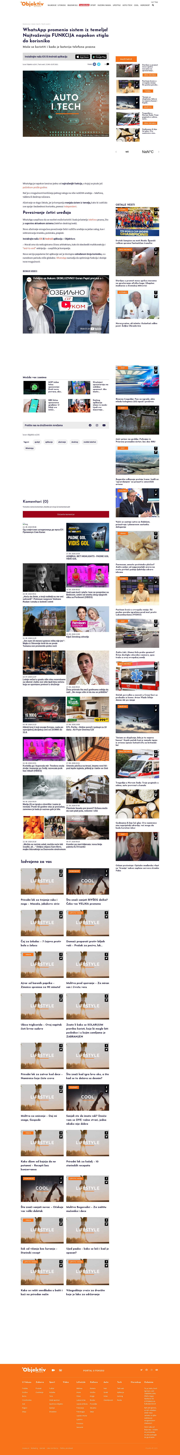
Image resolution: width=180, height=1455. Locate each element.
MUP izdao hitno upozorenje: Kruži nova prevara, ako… (55, 387)
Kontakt (42, 1448)
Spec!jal (52, 1408)
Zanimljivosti (108, 1400)
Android (49, 238)
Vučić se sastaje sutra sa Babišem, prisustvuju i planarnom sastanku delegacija (133, 524)
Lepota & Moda (81, 1404)
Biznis (24, 1396)
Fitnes (78, 1396)
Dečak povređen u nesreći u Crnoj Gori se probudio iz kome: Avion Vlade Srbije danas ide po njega (137, 697)
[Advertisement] (66, 160)
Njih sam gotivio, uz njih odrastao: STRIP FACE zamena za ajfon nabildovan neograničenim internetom (150, 1415)
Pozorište (93, 1404)
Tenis (51, 1396)
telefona (92, 219)
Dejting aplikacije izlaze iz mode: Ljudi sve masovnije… (100, 405)
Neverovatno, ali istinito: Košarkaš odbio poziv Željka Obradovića (136, 324)
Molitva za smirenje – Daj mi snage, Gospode (39, 1118)
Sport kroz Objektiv (56, 1404)
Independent (70, 206)
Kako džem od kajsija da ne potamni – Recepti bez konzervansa (38, 1165)
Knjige (92, 1396)
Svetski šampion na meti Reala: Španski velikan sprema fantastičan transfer (135, 242)
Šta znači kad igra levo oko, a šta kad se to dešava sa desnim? (87, 1076)
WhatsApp (61, 257)
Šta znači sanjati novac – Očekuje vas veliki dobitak (42, 1209)
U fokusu (62, 5)
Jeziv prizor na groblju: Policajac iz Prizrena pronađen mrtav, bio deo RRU (135, 440)
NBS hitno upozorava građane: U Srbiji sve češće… (53, 405)
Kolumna (148, 1382)
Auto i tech (127, 5)
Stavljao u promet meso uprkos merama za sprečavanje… (150, 68)
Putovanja (80, 1408)
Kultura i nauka (104, 5)
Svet (123, 368)
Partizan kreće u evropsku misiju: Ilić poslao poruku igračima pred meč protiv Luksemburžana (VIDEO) (136, 612)
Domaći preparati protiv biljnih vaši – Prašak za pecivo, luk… (85, 943)
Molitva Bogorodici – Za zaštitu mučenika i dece (86, 1209)
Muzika (92, 1400)
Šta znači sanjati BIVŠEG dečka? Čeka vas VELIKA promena (87, 902)
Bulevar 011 (73, 5)
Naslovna (26, 24)
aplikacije (49, 442)
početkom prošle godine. (35, 187)
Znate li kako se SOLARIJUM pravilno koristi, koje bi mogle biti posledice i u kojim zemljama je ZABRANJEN (87, 1031)
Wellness (79, 1388)
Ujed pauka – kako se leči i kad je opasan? (87, 1251)
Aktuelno (93, 1408)
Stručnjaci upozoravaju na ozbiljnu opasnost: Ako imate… (100, 387)
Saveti (106, 1392)
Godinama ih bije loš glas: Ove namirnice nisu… (149, 131)
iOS (40, 238)
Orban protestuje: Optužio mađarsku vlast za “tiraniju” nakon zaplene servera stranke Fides (137, 868)
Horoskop (145, 5)
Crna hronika (150, 75)
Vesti (105, 1388)
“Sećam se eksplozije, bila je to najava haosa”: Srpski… (149, 100)
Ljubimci (79, 1419)
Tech (119, 1382)
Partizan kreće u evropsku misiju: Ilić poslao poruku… (150, 83)
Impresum (25, 1448)
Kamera (93, 1388)
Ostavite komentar (66, 514)
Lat (152, 2)
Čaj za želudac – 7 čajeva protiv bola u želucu (41, 943)
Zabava (40, 1382)
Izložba (92, 1392)
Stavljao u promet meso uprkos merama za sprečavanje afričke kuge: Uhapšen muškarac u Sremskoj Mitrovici (136, 283)
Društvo (148, 107)
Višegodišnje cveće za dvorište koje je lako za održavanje (85, 1292)
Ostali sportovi (54, 1400)
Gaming (120, 1396)
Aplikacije (120, 1392)
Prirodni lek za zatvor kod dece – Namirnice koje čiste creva (42, 1076)
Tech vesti (46, 24)
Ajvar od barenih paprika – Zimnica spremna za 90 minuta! (40, 985)
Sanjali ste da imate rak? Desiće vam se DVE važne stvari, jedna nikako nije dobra (86, 1120)
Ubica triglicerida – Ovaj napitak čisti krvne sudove (41, 1027)
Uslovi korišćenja (52, 1448)
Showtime (52, 1412)
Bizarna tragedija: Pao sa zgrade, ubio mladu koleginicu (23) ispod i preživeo (135, 400)
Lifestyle (117, 5)
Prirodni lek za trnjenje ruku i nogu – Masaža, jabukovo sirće (40, 902)
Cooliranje (39, 1392)
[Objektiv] (32, 4)
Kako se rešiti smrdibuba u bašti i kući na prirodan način (42, 1292)
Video (66, 1382)
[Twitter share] (98, 64)
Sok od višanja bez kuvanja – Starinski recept (39, 1251)
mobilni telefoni (90, 442)
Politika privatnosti (66, 1448)
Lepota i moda (76, 913)
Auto (106, 1382)
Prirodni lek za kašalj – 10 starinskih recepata (82, 1163)
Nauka (119, 1400)
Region (24, 1408)
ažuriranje (62, 442)
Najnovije (52, 5)
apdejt (37, 442)
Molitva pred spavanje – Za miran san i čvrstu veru (87, 985)
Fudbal (148, 91)
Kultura (94, 1382)
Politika (123, 491)
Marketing (34, 1448)
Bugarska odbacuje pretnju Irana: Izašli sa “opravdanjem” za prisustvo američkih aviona (137, 481)
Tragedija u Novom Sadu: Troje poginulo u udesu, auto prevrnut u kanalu (137, 784)
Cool (136, 5)
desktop (74, 442)
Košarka (123, 292)
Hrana (28, 954)
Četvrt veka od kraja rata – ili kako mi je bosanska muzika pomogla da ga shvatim (151, 1432)
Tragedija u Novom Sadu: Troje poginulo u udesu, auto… (150, 116)
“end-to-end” (29, 248)
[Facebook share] (94, 64)
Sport (93, 5)
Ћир (156, 2)
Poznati (73, 1087)
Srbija (24, 1412)
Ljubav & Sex (81, 1400)
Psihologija (80, 1412)
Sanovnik (79, 1427)
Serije (92, 1412)
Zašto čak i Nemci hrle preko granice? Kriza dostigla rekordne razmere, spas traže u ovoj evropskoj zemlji (135, 654)
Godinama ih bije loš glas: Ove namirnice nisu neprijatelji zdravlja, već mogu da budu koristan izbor (136, 825)
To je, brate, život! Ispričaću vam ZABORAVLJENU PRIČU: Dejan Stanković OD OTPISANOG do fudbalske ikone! (150, 1396)
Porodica (79, 1423)
